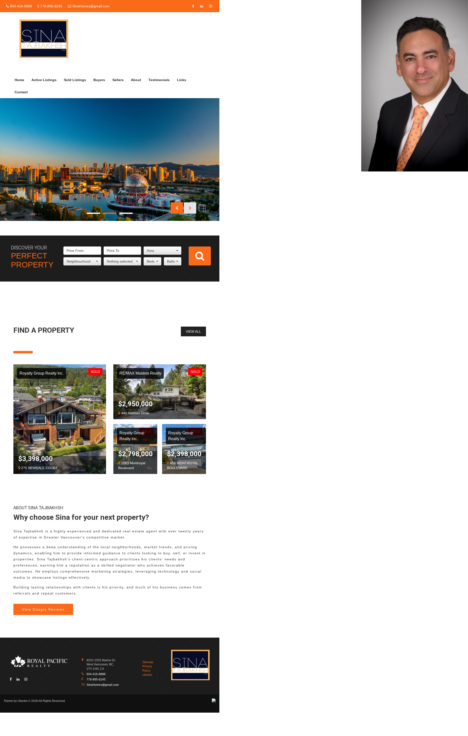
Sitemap (147, 662)
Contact (21, 92)
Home (19, 80)
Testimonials (159, 80)
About (136, 80)
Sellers (118, 80)
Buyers (99, 80)
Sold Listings (75, 80)
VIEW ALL (193, 331)
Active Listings (44, 80)
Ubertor (147, 675)
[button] (177, 208)
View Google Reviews (43, 609)
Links (181, 80)
